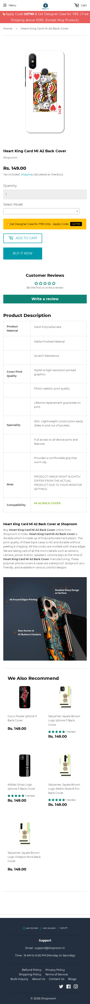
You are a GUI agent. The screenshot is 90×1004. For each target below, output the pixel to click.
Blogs (72, 979)
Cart (83, 5)
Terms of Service (56, 974)
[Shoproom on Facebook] (68, 987)
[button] (57, 731)
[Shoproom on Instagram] (76, 987)
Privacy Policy (55, 969)
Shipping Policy (30, 974)
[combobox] (41, 211)
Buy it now (23, 253)
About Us (38, 979)
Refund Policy (32, 969)
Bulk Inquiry (19, 979)
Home (7, 28)
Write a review (45, 299)
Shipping (27, 174)
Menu (12, 5)
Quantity (10, 186)
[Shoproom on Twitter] (61, 987)
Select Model (13, 204)
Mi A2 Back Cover (47, 503)
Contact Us (56, 979)
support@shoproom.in (50, 948)
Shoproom (48, 998)
